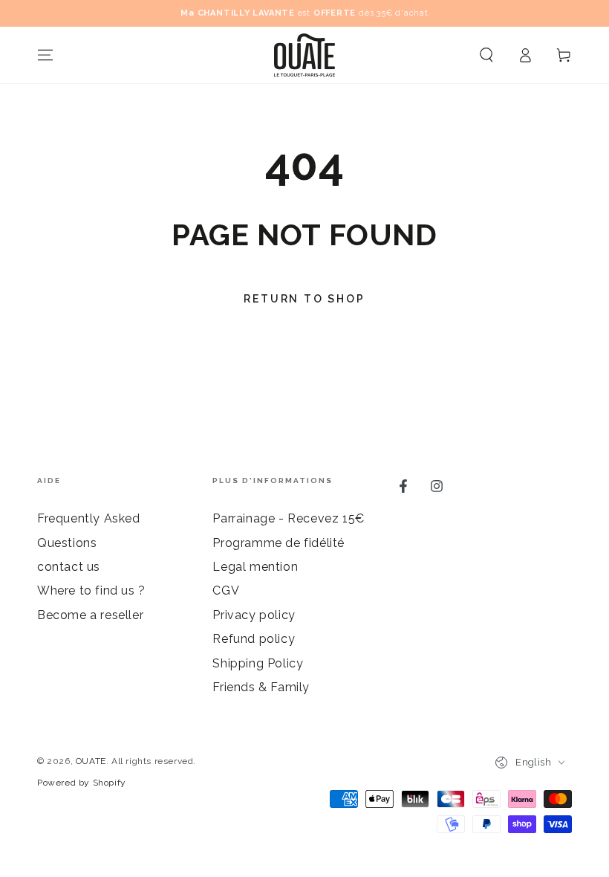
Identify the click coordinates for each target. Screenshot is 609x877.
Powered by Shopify (81, 782)
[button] (486, 55)
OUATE (91, 761)
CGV (225, 590)
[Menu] (45, 55)
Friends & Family (261, 687)
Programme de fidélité (278, 543)
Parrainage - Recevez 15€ (288, 518)
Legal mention (255, 567)
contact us (68, 567)
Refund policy (253, 639)
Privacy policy (253, 615)
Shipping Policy (257, 663)
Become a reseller (90, 615)
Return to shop (304, 299)
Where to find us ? (91, 590)
